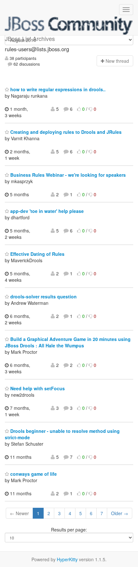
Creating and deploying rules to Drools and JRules (65, 132)
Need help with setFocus (37, 388)
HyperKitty (67, 559)
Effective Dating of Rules (37, 254)
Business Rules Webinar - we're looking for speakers (67, 175)
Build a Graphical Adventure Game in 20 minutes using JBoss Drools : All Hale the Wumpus (68, 342)
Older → (119, 513)
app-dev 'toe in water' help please (46, 211)
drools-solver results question (43, 296)
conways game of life (33, 474)
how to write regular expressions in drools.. (57, 89)
